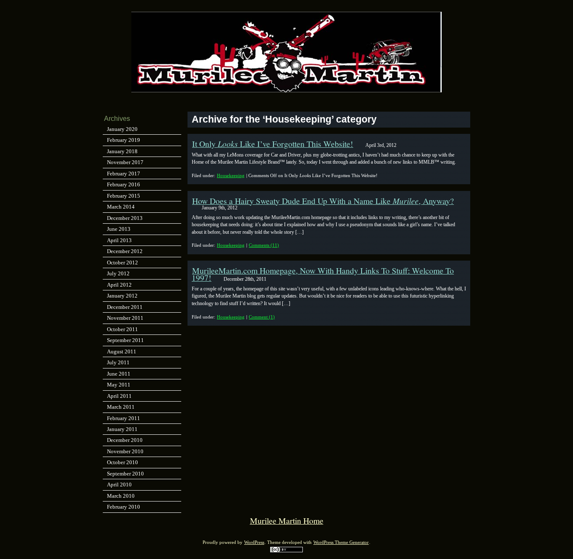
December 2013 (125, 218)
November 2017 (125, 162)
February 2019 (123, 140)
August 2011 (121, 351)
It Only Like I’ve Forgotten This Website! (272, 143)
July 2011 (118, 362)
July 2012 (118, 273)
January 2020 (122, 129)
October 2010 (122, 462)
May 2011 (118, 384)
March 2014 (121, 207)
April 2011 (119, 396)
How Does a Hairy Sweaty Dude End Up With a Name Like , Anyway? (323, 200)
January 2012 (122, 296)
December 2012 (125, 251)
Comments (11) (264, 245)
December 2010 (125, 440)
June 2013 (118, 229)
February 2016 (123, 184)
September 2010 (125, 473)
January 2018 (122, 151)
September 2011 (125, 340)
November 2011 (125, 318)
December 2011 (125, 307)
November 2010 (125, 451)
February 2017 (123, 173)
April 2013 (119, 240)
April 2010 (119, 484)
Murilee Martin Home (286, 520)
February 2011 (123, 418)
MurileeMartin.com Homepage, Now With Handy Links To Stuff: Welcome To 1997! (323, 274)
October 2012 (122, 262)
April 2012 (119, 285)
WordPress (254, 542)
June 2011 (118, 374)
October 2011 (122, 329)
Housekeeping (231, 175)
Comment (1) (262, 316)
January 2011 (122, 429)
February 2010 (123, 507)
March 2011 (121, 407)
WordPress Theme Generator (341, 542)
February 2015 (123, 196)
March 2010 (121, 496)
